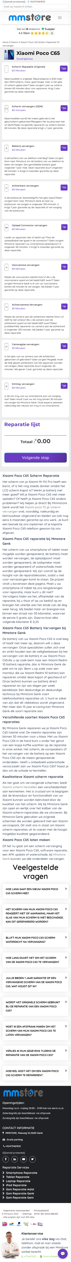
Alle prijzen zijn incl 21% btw (19, 1217)
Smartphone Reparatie (21, 1172)
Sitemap (27, 1213)
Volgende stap (35, 457)
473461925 (30, 1256)
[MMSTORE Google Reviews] (35, 33)
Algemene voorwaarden (16, 1210)
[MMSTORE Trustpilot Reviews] (35, 28)
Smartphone (25, 58)
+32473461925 (37, 1)
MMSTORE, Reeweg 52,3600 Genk (24, 1132)
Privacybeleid (41, 1210)
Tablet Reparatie (17, 1177)
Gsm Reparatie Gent (20, 1197)
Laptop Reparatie (18, 1181)
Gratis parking (15, 1139)
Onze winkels (50, 1256)
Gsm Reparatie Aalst (20, 1189)
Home (5, 42)
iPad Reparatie (16, 1185)
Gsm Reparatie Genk (20, 1193)
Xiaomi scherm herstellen (20, 787)
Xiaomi (14, 42)
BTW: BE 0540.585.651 (46, 1213)
